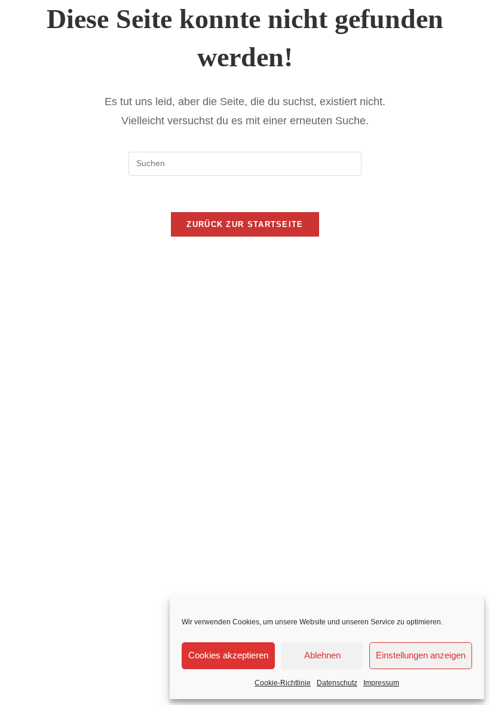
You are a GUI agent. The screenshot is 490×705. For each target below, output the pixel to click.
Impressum (381, 683)
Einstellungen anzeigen (421, 655)
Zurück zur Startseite (244, 224)
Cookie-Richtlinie (283, 683)
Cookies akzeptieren (228, 655)
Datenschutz (337, 683)
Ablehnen (322, 655)
